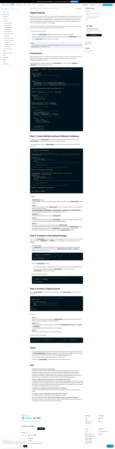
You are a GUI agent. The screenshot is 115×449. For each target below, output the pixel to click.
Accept (25, 446)
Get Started (93, 35)
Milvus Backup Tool (89, 436)
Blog (38, 4)
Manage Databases (8, 23)
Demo (99, 420)
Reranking (53, 22)
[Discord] (29, 435)
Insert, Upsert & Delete (9, 33)
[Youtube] (35, 435)
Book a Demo (99, 4)
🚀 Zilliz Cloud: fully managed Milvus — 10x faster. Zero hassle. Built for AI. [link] (53, 1)
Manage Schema (7, 25)
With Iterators (8, 46)
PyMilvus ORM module (54, 45)
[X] (26, 435)
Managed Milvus (88, 421)
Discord (100, 433)
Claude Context (88, 443)
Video (99, 421)
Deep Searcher (88, 441)
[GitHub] (23, 435)
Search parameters (61, 221)
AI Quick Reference (89, 425)
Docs (24, 4)
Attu (86, 431)
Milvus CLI (87, 433)
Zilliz (39, 421)
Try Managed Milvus (107, 4)
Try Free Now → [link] (74, 1)
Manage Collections (8, 27)
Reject (21, 446)
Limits (87, 19)
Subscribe (41, 428)
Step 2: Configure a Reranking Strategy (93, 16)
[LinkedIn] (32, 435)
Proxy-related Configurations (61, 355)
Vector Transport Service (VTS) (89, 439)
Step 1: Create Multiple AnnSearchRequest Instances (93, 14)
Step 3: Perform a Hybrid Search (91, 17)
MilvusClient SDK (35, 46)
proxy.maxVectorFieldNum (36, 60)
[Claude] (28, 441)
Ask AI (109, 446)
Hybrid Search (8, 42)
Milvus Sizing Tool (89, 434)
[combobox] (86, 4)
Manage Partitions (8, 31)
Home (4, 12)
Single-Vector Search (10, 40)
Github (99, 434)
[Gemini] (31, 441)
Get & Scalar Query (9, 44)
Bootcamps (100, 418)
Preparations (88, 12)
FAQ (86, 20)
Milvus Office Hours (103, 431)
